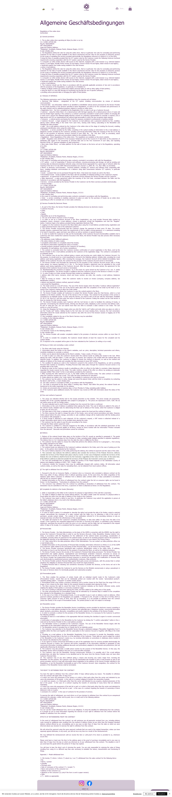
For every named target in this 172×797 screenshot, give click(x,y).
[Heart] (52, 9)
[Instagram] (81, 783)
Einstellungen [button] (137, 794)
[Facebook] (89, 783)
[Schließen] (169, 793)
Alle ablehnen (149, 794)
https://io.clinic (71, 40)
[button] (130, 8)
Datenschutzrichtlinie (108, 794)
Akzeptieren (162, 794)
